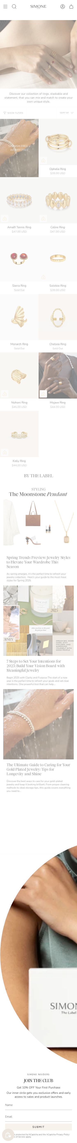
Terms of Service (17, 1136)
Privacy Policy (62, 1134)
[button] (14, 6)
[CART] (71, 6)
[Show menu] (5, 6)
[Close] (71, 860)
